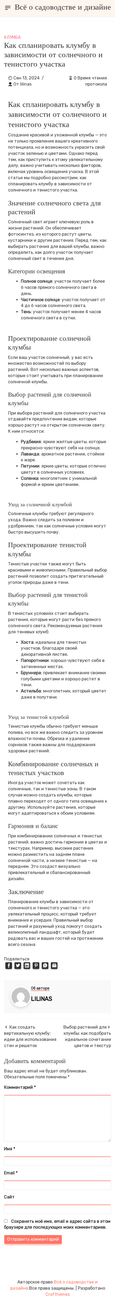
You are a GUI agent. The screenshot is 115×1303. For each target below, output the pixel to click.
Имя (9, 1148)
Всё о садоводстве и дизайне (63, 7)
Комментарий (20, 1087)
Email (11, 1172)
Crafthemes (57, 1294)
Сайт (9, 1196)
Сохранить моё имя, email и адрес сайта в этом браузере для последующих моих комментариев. (57, 1224)
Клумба (12, 37)
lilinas (26, 84)
